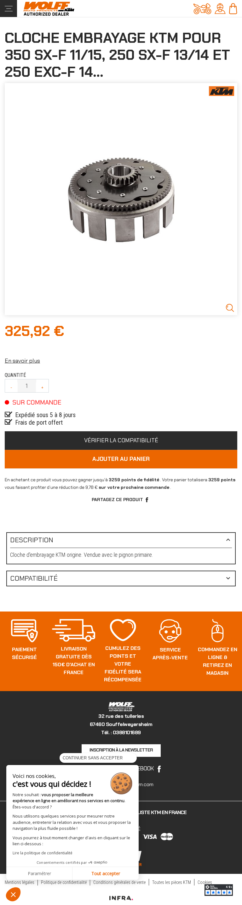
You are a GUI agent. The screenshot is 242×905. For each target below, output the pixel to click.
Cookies (205, 882)
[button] (13, 894)
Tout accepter (105, 873)
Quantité (15, 375)
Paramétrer (39, 873)
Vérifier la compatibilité (121, 440)
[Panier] (233, 8)
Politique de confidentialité (64, 882)
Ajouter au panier (121, 459)
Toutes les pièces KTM (171, 882)
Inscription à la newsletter (121, 750)
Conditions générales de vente (119, 882)
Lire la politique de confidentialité (42, 853)
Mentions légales (19, 882)
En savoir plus (22, 361)
